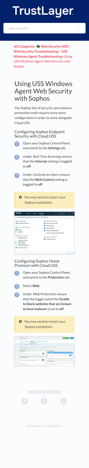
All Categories (24, 47)
